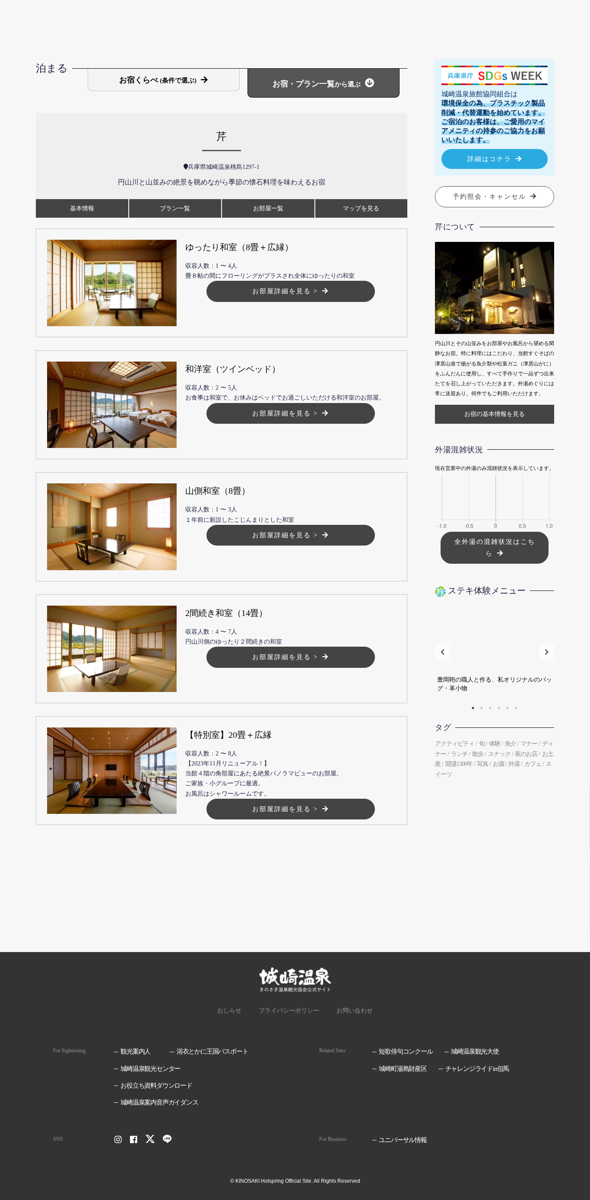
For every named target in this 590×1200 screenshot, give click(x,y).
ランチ (459, 754)
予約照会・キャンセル (489, 196)
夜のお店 (526, 754)
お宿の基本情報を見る (494, 414)
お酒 (498, 764)
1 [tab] (473, 708)
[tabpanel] (494, 652)
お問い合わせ (354, 1010)
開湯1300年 (459, 764)
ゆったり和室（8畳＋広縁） (239, 247)
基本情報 (82, 208)
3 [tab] (490, 708)
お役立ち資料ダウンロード (156, 1085)
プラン (175, 208)
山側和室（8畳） (217, 490)
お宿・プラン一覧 (317, 83)
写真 (482, 764)
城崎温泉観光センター (150, 1068)
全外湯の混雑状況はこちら (494, 547)
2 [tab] (481, 708)
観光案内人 (135, 1051)
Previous (442, 652)
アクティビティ (454, 743)
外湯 (514, 764)
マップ (361, 208)
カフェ (532, 764)
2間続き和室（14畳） (226, 613)
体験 (494, 743)
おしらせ (229, 1010)
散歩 (477, 754)
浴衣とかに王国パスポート (212, 1051)
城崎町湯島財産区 (402, 1068)
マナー (528, 743)
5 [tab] (507, 708)
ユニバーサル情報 (402, 1140)
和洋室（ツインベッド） (232, 369)
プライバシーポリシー (289, 1010)
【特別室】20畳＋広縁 (228, 735)
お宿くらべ (158, 80)
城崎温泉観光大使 (474, 1051)
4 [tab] (499, 708)
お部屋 (268, 208)
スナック (499, 754)
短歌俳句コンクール (405, 1051)
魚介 (510, 743)
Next (546, 652)
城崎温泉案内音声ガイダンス (159, 1102)
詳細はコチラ (489, 159)
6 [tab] (516, 708)
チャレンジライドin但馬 (477, 1068)
